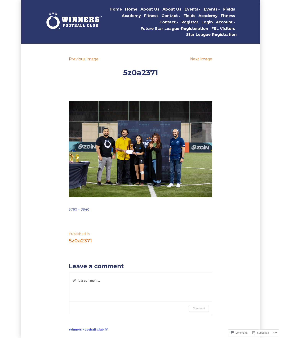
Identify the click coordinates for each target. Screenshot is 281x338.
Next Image (201, 59)
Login (207, 22)
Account (224, 22)
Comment (199, 308)
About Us (149, 9)
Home (116, 9)
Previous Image (83, 59)
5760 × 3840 (79, 209)
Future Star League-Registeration (174, 28)
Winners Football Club (86, 329)
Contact (170, 15)
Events (191, 9)
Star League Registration (211, 34)
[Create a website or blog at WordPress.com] (106, 329)
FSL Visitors (223, 28)
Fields (229, 9)
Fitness (151, 15)
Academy (131, 15)
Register (189, 22)
